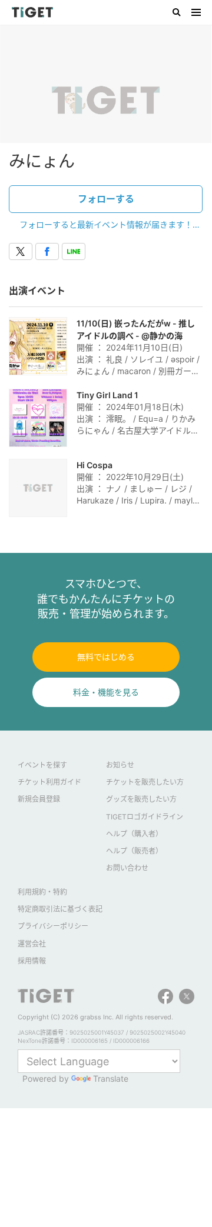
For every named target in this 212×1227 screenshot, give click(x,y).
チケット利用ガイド (49, 782)
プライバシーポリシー (53, 926)
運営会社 (32, 943)
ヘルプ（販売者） (134, 850)
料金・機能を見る (106, 692)
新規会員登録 (39, 799)
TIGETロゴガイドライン (144, 816)
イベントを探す (42, 765)
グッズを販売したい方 (141, 799)
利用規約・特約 (42, 892)
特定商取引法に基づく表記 (60, 909)
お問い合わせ (127, 867)
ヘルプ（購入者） (134, 833)
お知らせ (120, 765)
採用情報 (32, 960)
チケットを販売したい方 (145, 782)
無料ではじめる (106, 657)
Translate (110, 1078)
